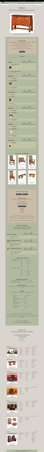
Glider (26, 377)
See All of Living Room (34, 371)
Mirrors (32, 352)
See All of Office (35, 400)
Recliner (27, 376)
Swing (20, 438)
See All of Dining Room (34, 359)
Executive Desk (21, 403)
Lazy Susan (33, 367)
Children (30, 4)
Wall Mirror (33, 355)
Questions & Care (27, 3)
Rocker (26, 378)
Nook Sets (33, 366)
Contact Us (37, 3)
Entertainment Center (27, 389)
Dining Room (14, 4)
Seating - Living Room (27, 373)
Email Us (22, 338)
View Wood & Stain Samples (22, 191)
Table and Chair (21, 417)
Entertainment (23, 4)
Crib (25, 417)
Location (41, 3)
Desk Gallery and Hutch (21, 406)
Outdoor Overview (12, 433)
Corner (20, 390)
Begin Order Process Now (22, 206)
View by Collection (12, 348)
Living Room (18, 4)
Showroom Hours (33, 3)
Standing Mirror (33, 354)
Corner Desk (20, 407)
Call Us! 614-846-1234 (3, 0)
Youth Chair (20, 422)
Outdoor (34, 4)
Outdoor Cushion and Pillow (34, 440)
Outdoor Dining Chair (27, 433)
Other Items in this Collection (22, 153)
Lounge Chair (27, 403)
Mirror (32, 379)
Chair (26, 375)
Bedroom (10, 4)
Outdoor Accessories (33, 439)
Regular (20, 389)
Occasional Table (34, 437)
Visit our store (22, 212)
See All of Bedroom (35, 346)
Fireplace (20, 391)
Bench (26, 380)
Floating (20, 392)
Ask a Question (25, 194)
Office (27, 4)
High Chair (20, 421)
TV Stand (20, 388)
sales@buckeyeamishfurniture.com (25, 322)
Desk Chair (27, 402)
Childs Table (20, 418)
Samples (23, 3)
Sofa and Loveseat (28, 374)
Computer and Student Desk (21, 410)
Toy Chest (26, 419)
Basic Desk (20, 402)
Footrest (27, 379)
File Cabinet (33, 403)
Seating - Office (27, 401)
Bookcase (33, 402)
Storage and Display (34, 401)
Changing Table (27, 418)
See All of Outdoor (35, 431)
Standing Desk (21, 408)
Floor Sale (20, 3)
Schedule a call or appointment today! (22, 0)
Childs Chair (20, 419)
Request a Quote (22, 51)
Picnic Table (33, 436)
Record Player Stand (21, 393)
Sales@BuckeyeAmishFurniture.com (39, 0)
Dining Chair (27, 434)
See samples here (24, 202)
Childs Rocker (21, 420)
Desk (19, 401)
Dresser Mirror (33, 353)
